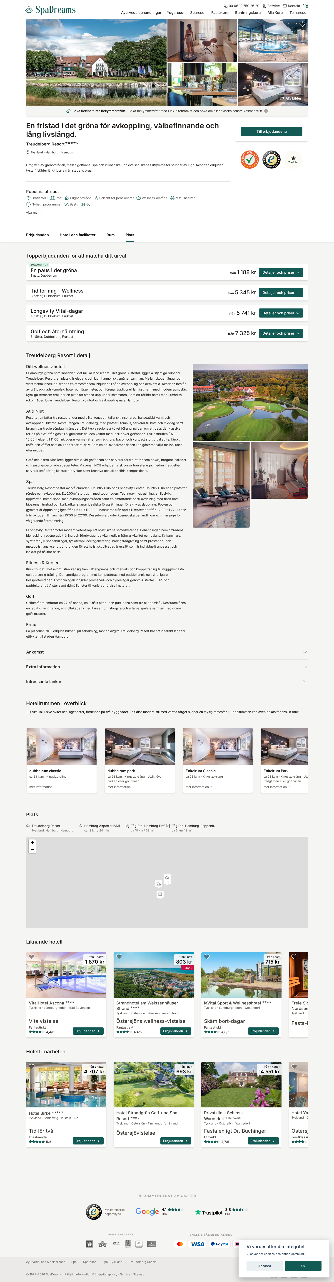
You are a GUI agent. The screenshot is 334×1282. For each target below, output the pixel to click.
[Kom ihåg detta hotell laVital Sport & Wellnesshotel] (206, 956)
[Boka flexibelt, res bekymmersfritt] (266, 111)
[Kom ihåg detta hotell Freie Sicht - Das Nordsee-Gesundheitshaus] (294, 956)
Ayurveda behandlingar (141, 12)
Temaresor (298, 12)
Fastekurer (220, 12)
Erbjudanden (37, 235)
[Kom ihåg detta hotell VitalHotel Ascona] (31, 956)
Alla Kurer (275, 12)
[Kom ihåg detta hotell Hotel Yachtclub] (294, 1066)
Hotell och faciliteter (78, 235)
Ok (303, 1266)
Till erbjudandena (272, 131)
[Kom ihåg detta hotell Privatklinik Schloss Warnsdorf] (206, 1066)
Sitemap (138, 1274)
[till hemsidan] (52, 8)
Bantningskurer (248, 12)
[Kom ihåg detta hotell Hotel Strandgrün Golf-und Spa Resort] (119, 1066)
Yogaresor (176, 12)
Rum (111, 235)
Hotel (46, 1113)
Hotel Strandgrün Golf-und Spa (146, 1115)
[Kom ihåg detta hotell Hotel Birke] (31, 1066)
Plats (130, 235)
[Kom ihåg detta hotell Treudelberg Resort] (302, 24)
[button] (158, 884)
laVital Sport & (232, 1003)
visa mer (32, 212)
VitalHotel (46, 1003)
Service (125, 1274)
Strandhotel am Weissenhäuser (147, 1006)
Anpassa (264, 1266)
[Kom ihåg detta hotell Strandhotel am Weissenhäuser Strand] (119, 956)
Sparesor (198, 12)
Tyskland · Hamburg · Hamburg (52, 152)
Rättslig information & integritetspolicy (91, 1274)
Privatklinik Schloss (223, 1115)
